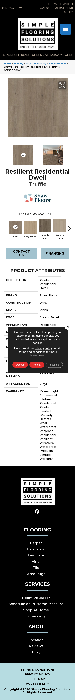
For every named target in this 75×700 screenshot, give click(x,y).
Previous (6, 153)
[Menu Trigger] (65, 29)
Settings (54, 364)
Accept (20, 364)
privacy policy (43, 348)
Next (69, 153)
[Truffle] (15, 227)
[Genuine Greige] (59, 225)
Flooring (18, 63)
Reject (36, 364)
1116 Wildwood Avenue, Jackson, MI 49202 (56, 8)
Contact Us (21, 253)
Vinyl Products (57, 63)
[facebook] (37, 511)
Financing (55, 253)
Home (7, 63)
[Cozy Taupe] (30, 227)
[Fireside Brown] (45, 225)
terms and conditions (32, 351)
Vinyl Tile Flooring (36, 63)
